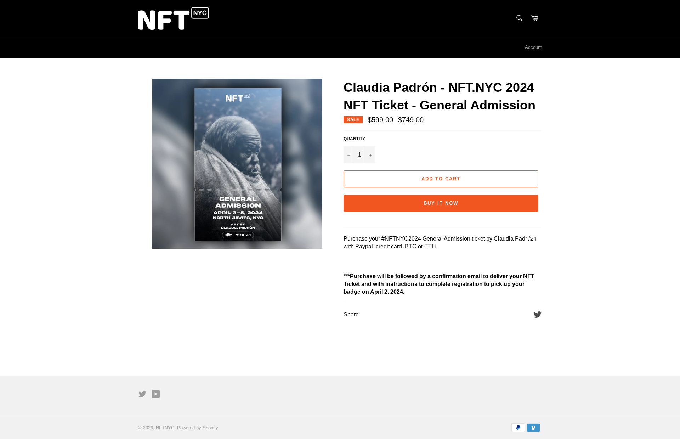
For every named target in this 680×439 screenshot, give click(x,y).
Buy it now (441, 203)
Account (533, 47)
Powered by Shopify (197, 427)
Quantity (354, 138)
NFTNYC (165, 427)
